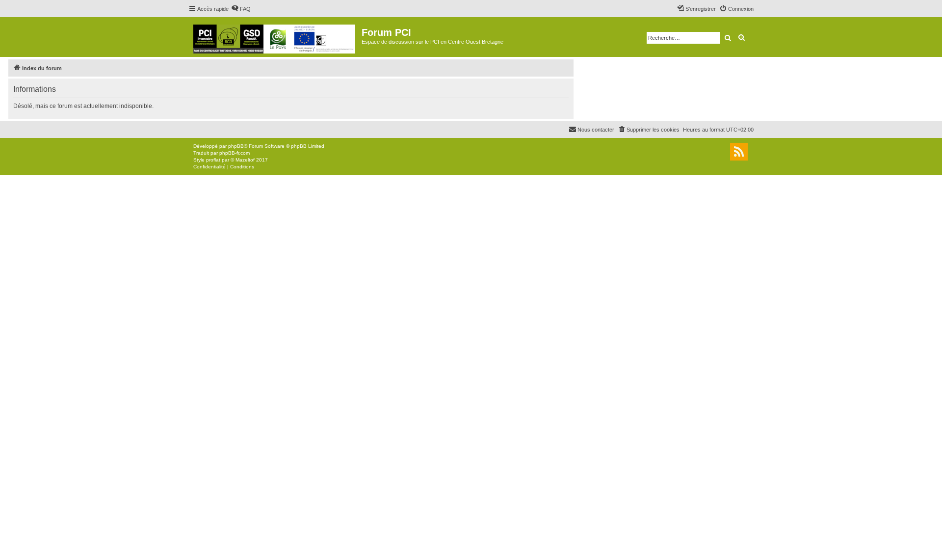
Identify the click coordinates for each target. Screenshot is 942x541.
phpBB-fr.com (234, 153)
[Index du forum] (275, 37)
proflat (213, 159)
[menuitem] (241, 9)
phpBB (236, 146)
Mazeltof (245, 159)
